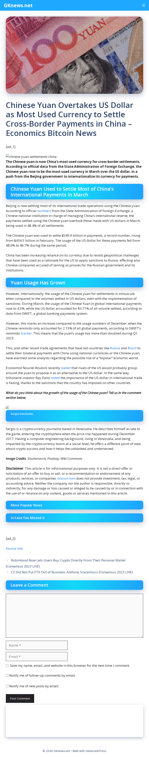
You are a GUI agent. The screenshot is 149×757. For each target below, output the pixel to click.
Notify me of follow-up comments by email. (42, 675)
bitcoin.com (66, 478)
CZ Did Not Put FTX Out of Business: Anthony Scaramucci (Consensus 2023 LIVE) (72, 572)
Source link (14, 548)
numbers (44, 211)
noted (55, 377)
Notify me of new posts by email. (34, 686)
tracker (26, 333)
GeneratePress (96, 751)
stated (66, 368)
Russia (115, 348)
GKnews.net (18, 5)
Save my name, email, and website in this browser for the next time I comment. (70, 665)
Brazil (132, 348)
